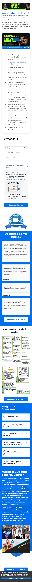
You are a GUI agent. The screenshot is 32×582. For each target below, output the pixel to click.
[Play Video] (4, 47)
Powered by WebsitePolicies (6, 580)
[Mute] (24, 47)
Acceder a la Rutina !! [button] (16, 319)
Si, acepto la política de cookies (16, 578)
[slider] (15, 47)
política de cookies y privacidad (18, 575)
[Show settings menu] (28, 47)
